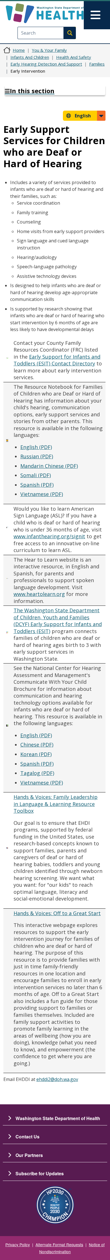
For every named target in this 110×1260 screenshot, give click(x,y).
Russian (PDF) (36, 456)
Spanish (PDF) (37, 484)
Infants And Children (29, 57)
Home (19, 50)
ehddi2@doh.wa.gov (57, 1079)
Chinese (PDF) (36, 744)
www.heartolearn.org (39, 594)
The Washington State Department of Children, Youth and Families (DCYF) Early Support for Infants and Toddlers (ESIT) (58, 621)
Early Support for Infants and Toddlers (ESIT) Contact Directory (57, 360)
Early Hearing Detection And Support (46, 64)
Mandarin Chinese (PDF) (49, 466)
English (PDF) (36, 447)
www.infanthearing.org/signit (49, 536)
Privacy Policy (17, 1244)
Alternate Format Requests (59, 1244)
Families (97, 64)
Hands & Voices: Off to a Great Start (57, 913)
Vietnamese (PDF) (41, 494)
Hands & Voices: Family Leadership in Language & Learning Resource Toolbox (56, 804)
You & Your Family (49, 50)
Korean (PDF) (36, 754)
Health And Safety (73, 57)
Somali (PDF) (35, 475)
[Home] (44, 13)
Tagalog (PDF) (37, 773)
